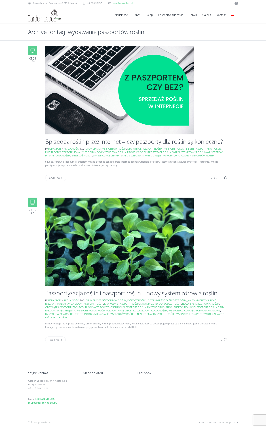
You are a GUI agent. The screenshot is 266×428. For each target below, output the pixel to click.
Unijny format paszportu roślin (155, 314)
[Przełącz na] (233, 14)
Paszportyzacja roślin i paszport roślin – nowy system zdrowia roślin (131, 293)
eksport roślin (137, 300)
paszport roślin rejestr (179, 148)
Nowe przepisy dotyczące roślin (160, 303)
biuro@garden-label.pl (123, 3)
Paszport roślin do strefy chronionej (171, 307)
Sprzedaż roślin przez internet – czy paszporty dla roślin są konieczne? (134, 141)
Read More (55, 339)
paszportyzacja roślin (153, 310)
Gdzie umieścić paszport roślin (167, 300)
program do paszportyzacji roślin (149, 152)
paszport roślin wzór (91, 310)
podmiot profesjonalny (69, 152)
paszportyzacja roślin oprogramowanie (194, 310)
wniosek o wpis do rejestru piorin (152, 155)
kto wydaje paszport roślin (144, 148)
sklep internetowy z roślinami (191, 152)
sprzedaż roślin (81, 155)
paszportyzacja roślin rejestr (64, 314)
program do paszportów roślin (105, 152)
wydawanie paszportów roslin (194, 155)
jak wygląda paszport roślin (85, 303)
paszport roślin (136, 307)
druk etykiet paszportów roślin (106, 148)
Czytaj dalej (55, 177)
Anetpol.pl (225, 422)
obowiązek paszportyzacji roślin (66, 307)
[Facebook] (236, 3)
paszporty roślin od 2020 (122, 310)
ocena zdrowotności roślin (106, 307)
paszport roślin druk (210, 307)
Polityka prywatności (40, 422)
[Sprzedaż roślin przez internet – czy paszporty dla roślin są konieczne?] (119, 89)
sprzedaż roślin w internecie (111, 155)
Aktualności (71, 148)
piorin (49, 152)
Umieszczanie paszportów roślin (113, 314)
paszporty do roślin (208, 148)
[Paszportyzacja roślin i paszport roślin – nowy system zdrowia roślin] (119, 241)
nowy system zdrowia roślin (200, 303)
